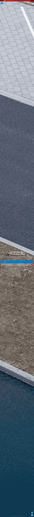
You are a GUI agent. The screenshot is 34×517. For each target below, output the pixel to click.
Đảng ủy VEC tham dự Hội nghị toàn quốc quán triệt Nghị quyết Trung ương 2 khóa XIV (18, 0)
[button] (32, 513)
